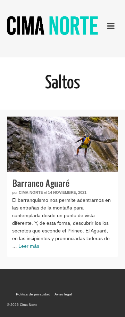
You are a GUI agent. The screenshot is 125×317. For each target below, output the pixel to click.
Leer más (28, 246)
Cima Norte (31, 192)
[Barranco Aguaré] (62, 144)
